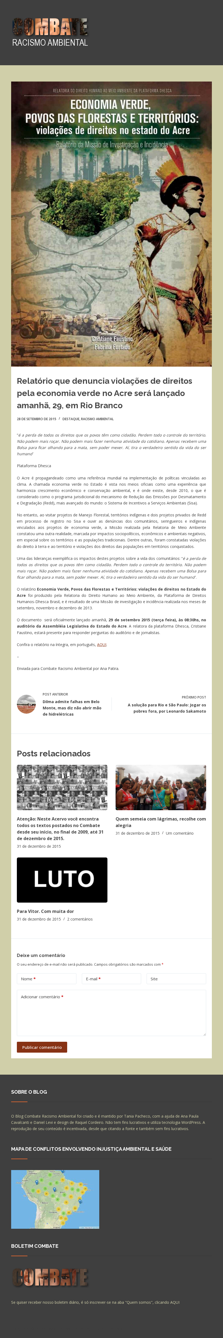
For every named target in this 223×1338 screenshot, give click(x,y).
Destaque (71, 419)
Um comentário (180, 833)
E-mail (93, 978)
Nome (28, 978)
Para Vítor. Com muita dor (45, 911)
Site (154, 978)
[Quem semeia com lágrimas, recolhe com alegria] (161, 787)
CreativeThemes (107, 1328)
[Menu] (209, 32)
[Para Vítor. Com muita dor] (62, 880)
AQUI (101, 644)
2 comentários (80, 919)
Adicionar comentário (42, 996)
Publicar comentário (42, 1047)
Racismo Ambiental (97, 419)
